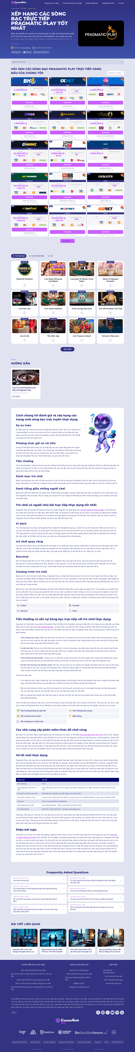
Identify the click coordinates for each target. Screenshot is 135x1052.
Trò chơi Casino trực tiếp (72, 3)
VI (13, 1012)
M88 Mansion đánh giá (67, 200)
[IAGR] (22, 1032)
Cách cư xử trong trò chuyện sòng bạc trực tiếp (33, 983)
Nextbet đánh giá (105, 168)
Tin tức (121, 3)
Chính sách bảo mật (68, 1049)
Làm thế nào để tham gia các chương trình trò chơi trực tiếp (32, 988)
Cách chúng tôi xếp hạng (113, 980)
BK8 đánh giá (29, 106)
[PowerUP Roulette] (24, 275)
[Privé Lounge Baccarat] (81, 304)
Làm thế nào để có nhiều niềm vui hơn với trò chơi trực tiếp (31, 975)
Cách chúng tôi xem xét (113, 976)
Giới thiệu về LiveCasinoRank (109, 971)
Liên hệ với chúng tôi (113, 983)
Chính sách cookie (36, 1049)
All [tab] (51, 256)
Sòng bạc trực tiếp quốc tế (79, 987)
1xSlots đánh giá (105, 200)
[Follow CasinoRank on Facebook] (98, 1012)
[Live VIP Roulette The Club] (110, 304)
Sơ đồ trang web (99, 1049)
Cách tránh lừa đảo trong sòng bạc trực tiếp (33, 980)
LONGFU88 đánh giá (67, 168)
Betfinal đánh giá (29, 233)
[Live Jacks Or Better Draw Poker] (81, 275)
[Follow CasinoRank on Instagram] (103, 1012)
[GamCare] (47, 1032)
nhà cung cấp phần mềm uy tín (91, 735)
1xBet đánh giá (67, 106)
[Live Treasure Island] (81, 331)
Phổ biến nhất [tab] (20, 256)
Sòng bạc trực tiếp (51, 3)
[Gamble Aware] (91, 1032)
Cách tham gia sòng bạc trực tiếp (33, 970)
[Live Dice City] (24, 304)
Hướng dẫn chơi (108, 3)
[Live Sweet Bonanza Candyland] (53, 275)
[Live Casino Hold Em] (53, 304)
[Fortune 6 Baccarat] (110, 331)
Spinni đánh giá (29, 136)
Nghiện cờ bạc (79, 983)
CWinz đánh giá (29, 168)
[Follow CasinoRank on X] (108, 1012)
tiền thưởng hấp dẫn (45, 627)
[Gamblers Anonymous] (33, 1032)
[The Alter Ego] (53, 331)
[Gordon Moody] (64, 1032)
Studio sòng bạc (92, 3)
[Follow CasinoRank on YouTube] (112, 1012)
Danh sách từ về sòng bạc (79, 970)
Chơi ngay (29, 102)
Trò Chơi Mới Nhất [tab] (37, 256)
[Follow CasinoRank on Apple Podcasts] (122, 1012)
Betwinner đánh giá (29, 200)
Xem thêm (66, 241)
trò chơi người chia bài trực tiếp (92, 510)
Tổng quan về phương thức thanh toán (77, 978)
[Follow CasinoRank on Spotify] (117, 1012)
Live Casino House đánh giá (105, 136)
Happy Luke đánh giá (106, 106)
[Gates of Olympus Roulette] (110, 275)
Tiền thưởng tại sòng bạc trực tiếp (79, 974)
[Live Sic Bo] (24, 331)
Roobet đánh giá (67, 136)
